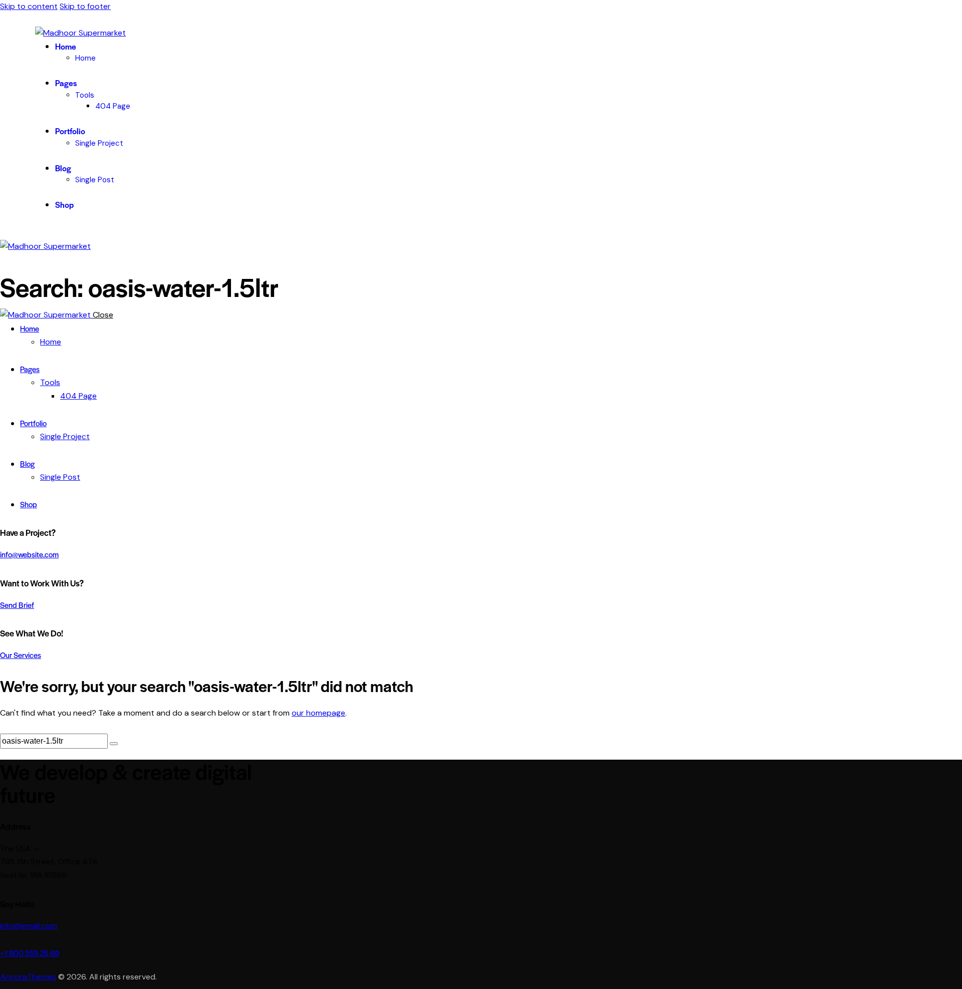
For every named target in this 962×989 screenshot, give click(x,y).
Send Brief (17, 604)
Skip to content (29, 6)
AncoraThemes (28, 976)
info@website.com (29, 554)
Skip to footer (85, 6)
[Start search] (114, 743)
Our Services (20, 654)
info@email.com (28, 925)
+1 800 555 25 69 (29, 952)
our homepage (318, 713)
